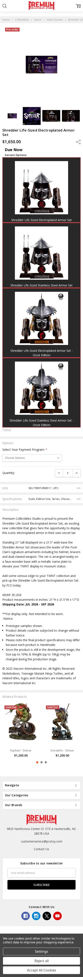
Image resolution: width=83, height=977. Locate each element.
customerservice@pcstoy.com (41, 841)
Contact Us (41, 849)
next (78, 734)
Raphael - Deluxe (20, 750)
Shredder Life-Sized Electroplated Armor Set (41, 220)
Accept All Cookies (41, 970)
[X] (47, 916)
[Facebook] (25, 916)
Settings (41, 951)
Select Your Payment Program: (24, 450)
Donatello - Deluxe (62, 750)
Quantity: (8, 473)
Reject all (41, 960)
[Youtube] (57, 916)
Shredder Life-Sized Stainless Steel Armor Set (41, 285)
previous (4, 734)
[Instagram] (36, 916)
